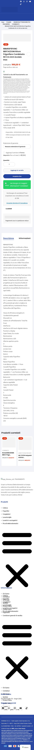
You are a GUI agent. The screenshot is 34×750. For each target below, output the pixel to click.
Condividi (9, 208)
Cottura (5, 508)
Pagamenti (6, 612)
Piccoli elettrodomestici (10, 523)
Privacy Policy (7, 606)
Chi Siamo (6, 594)
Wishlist (5, 603)
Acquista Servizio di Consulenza (17, 203)
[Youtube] (30, 1)
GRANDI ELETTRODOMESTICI (22, 22)
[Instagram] (27, 1)
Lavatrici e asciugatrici (10, 520)
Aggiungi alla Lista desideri (29, 54)
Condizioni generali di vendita (12, 615)
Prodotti (9, 22)
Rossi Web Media (20, 728)
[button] (17, 559)
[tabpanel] (17, 332)
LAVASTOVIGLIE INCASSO (24, 453)
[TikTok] (20, 4)
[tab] (8, 238)
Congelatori (6, 514)
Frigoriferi (6, 511)
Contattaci (6, 597)
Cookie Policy (7, 609)
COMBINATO (15, 24)
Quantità (6, 160)
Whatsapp (6, 600)
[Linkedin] (21, 708)
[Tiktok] (26, 708)
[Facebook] (20, 1)
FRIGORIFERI (6, 24)
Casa (2, 22)
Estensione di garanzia (10, 143)
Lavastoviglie (7, 517)
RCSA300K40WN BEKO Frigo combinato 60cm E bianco (8, 456)
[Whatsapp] (24, 1)
